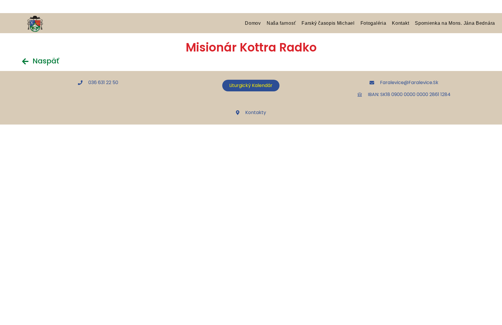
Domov (253, 23)
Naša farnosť (281, 23)
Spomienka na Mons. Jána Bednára (455, 23)
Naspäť (46, 61)
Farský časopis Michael (328, 23)
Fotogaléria (373, 23)
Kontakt (400, 23)
